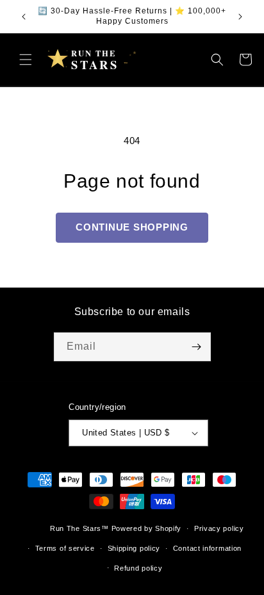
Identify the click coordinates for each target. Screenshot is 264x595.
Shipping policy (134, 548)
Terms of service (65, 548)
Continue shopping (132, 227)
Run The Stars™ (79, 528)
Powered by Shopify (146, 528)
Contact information (207, 548)
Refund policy (138, 568)
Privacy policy (219, 528)
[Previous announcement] (24, 17)
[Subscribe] (197, 347)
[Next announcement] (240, 17)
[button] (26, 59)
